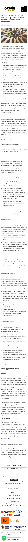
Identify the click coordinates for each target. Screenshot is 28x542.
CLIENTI (13, 492)
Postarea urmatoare (13, 465)
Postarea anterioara (14, 468)
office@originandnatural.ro (15, 504)
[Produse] (22, 7)
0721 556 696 (15, 502)
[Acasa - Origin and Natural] (10, 8)
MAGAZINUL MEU (13, 489)
